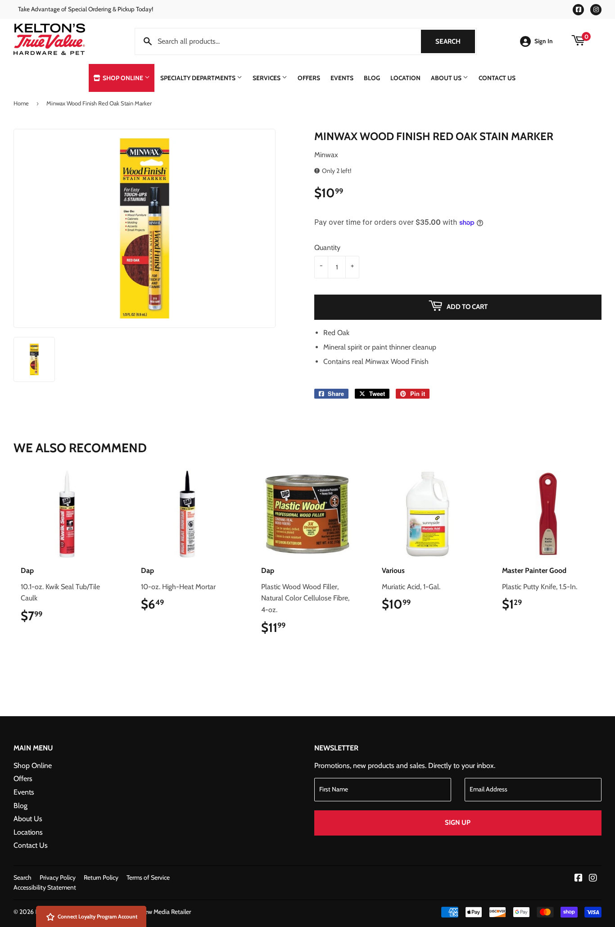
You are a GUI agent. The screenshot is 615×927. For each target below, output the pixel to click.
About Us (447, 78)
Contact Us (497, 78)
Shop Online (123, 78)
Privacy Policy (58, 877)
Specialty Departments (198, 78)
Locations (28, 832)
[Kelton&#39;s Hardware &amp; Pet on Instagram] (593, 878)
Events (341, 78)
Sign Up (457, 822)
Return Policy (101, 877)
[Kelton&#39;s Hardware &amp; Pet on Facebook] (578, 878)
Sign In (543, 41)
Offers (309, 78)
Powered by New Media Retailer (149, 911)
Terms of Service (148, 877)
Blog (372, 78)
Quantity (327, 247)
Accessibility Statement (45, 887)
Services (267, 78)
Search (455, 41)
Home (21, 103)
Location (405, 78)
